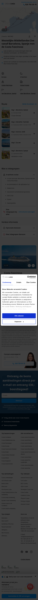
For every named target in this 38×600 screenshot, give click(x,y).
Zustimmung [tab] (6, 282)
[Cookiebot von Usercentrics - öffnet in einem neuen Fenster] (27, 277)
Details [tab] (18, 282)
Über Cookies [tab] (31, 282)
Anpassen (18, 321)
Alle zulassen (19, 316)
